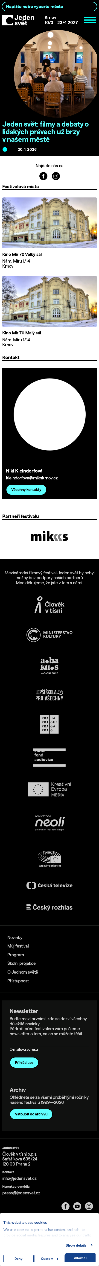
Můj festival (18, 946)
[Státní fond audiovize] (49, 758)
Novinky (14, 937)
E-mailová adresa (25, 1043)
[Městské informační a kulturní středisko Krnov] (49, 536)
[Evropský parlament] (49, 859)
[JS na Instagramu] (56, 175)
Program (15, 954)
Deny (19, 1258)
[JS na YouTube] (79, 1206)
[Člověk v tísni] (49, 604)
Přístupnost (18, 980)
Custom (47, 1258)
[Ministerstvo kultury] (49, 635)
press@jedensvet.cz (21, 1192)
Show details (76, 1245)
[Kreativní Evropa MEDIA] (49, 789)
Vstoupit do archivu (31, 1114)
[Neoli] (49, 823)
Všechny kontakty (26, 490)
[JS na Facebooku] (44, 175)
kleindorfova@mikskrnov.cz (32, 478)
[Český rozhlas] (49, 907)
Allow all (80, 1258)
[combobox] (49, 6)
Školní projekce (21, 963)
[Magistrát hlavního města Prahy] (49, 724)
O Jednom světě (22, 972)
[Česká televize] (49, 885)
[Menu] (90, 20)
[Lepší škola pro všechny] (49, 694)
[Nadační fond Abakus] (49, 665)
